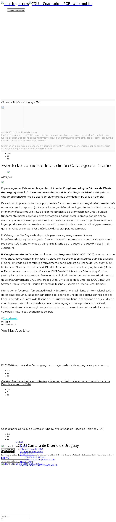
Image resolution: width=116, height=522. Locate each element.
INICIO (23, 446)
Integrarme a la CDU (31, 449)
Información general (34, 457)
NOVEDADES (27, 462)
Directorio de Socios (31, 451)
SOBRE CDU (27, 454)
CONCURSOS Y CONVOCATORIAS (39, 464)
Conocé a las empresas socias (39, 459)
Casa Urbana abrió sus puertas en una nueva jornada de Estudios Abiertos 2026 (52, 428)
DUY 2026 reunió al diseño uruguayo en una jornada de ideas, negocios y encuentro (54, 365)
